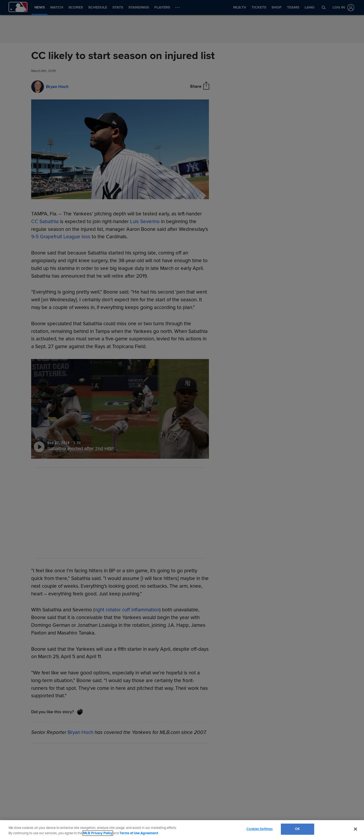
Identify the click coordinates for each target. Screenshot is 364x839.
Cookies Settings (259, 829)
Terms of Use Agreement (139, 833)
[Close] (355, 829)
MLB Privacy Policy (97, 833)
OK (297, 829)
